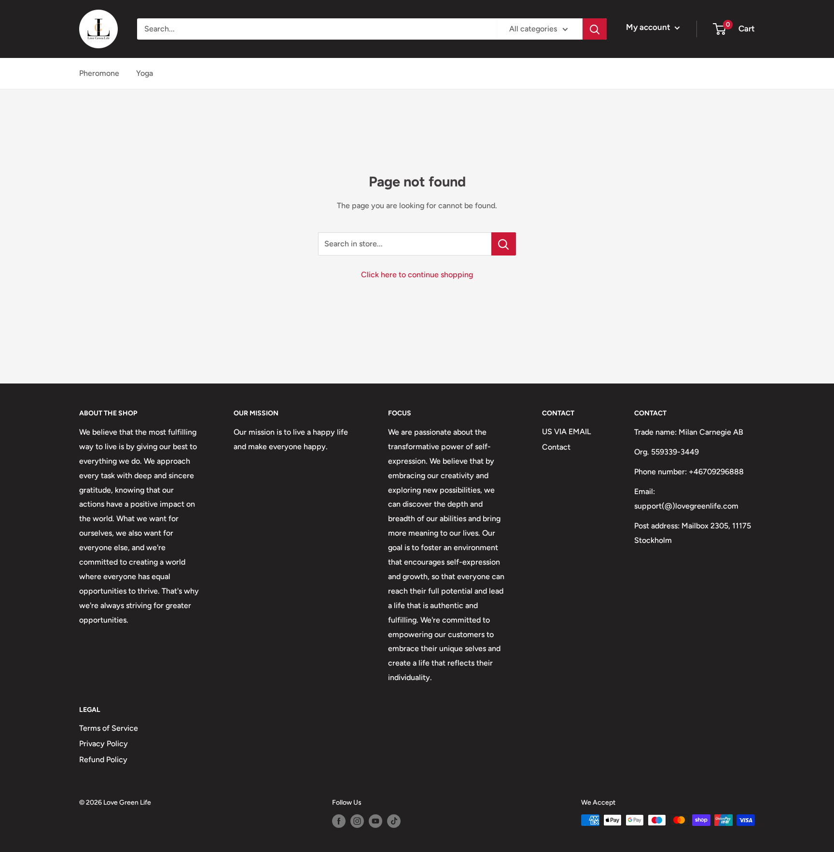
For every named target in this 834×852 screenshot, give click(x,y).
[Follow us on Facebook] (339, 821)
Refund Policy (103, 759)
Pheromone (99, 73)
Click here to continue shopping (417, 274)
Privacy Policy (103, 743)
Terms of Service (108, 728)
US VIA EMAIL (566, 431)
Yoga (144, 73)
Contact (556, 447)
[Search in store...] (503, 244)
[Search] (595, 29)
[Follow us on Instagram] (357, 821)
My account (649, 27)
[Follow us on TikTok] (394, 821)
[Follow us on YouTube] (375, 821)
